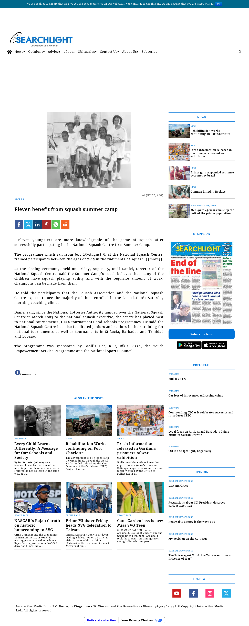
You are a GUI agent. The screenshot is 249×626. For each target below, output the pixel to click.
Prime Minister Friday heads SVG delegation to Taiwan (89, 525)
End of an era (177, 378)
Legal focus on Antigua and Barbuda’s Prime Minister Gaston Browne (199, 433)
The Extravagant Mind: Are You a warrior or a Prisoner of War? (200, 557)
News (19, 52)
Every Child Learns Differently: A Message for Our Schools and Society (36, 451)
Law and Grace (178, 485)
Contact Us (108, 52)
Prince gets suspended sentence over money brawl (212, 174)
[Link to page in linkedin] (37, 224)
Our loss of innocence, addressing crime (196, 395)
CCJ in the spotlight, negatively (190, 451)
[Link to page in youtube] (176, 593)
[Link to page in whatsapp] (55, 224)
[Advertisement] (124, 81)
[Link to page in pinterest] (46, 224)
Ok (218, 4)
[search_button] (240, 51)
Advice (53, 52)
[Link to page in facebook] (19, 224)
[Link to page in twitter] (28, 224)
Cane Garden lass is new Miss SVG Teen (140, 523)
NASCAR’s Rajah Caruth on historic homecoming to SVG (37, 525)
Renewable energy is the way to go (192, 521)
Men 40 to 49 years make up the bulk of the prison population (212, 212)
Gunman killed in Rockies (208, 191)
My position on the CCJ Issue (188, 538)
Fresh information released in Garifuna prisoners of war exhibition (136, 451)
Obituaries (86, 52)
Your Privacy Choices (137, 620)
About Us (129, 52)
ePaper (69, 52)
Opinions (35, 52)
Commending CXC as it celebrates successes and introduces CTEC (201, 414)
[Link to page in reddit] (65, 224)
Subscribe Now (201, 334)
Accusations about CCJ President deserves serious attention (197, 504)
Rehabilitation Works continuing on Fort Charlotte (86, 448)
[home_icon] (9, 51)
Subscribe (150, 52)
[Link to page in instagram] (209, 593)
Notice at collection (101, 620)
